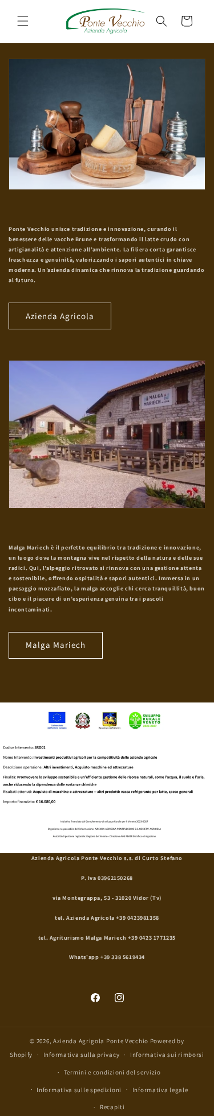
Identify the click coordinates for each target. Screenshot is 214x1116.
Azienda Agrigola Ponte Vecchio (100, 1041)
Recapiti (112, 1107)
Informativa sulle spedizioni (79, 1090)
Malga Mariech (56, 644)
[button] (22, 21)
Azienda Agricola (60, 316)
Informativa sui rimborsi (167, 1055)
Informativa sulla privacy (81, 1055)
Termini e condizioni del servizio (112, 1072)
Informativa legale (160, 1090)
